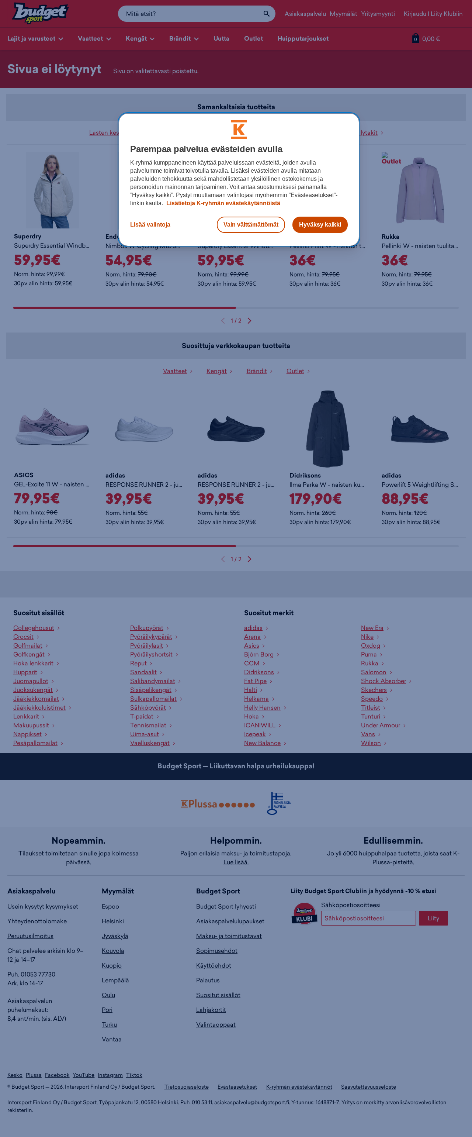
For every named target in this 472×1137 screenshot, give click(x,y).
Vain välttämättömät (250, 224)
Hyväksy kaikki (320, 224)
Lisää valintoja (150, 224)
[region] (239, 180)
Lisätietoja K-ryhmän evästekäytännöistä (222, 203)
